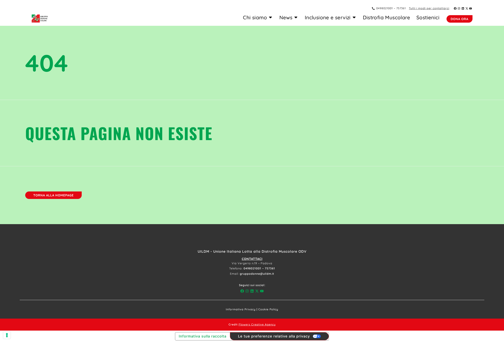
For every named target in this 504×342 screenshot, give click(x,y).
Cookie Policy (268, 309)
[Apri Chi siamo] (270, 17)
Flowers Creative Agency (257, 324)
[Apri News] (295, 17)
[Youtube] (470, 8)
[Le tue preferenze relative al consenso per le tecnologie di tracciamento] (7, 335)
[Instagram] (459, 8)
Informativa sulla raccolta (202, 336)
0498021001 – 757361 (259, 268)
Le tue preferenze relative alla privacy (274, 336)
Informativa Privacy (241, 309)
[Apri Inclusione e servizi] (354, 17)
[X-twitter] (467, 8)
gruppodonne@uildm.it (257, 273)
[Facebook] (455, 8)
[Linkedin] (463, 8)
